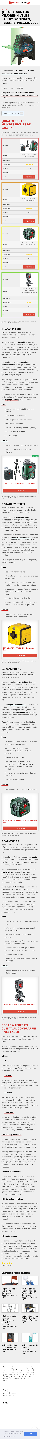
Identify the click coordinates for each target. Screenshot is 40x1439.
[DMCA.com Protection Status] (20, 1416)
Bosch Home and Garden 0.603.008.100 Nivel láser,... (20, 821)
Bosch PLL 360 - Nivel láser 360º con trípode (19, 483)
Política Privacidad (9, 1396)
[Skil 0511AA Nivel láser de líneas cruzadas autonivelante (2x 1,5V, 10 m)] (20, 990)
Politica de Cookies (10, 1394)
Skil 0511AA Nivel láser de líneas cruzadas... (19, 1004)
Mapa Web (7, 1390)
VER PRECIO (30, 177)
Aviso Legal (7, 1392)
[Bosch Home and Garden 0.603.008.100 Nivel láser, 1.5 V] (20, 807)
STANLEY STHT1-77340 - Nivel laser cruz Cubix (18, 649)
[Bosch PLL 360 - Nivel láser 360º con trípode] (20, 469)
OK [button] (31, 1434)
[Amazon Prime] (29, 160)
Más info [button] (12, 1436)
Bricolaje (5, 9)
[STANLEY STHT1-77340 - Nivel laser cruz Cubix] (20, 634)
